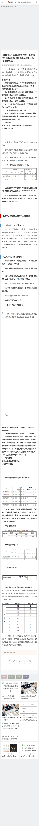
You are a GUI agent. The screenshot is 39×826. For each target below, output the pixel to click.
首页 (4, 6)
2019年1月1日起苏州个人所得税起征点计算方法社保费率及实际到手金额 (10, 738)
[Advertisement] (19, 29)
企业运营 (10, 6)
